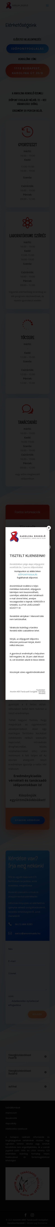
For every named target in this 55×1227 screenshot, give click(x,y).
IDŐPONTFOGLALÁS (27, 574)
